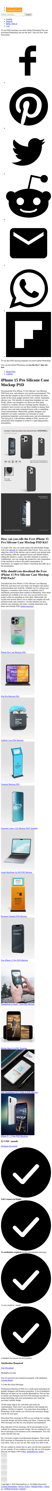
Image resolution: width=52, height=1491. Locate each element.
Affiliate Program (11, 1489)
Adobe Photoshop (43, 361)
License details (7, 1380)
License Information (9, 1486)
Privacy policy (38, 1451)
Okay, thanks (27, 1451)
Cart (7, 26)
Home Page (10, 371)
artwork (12, 550)
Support (9, 21)
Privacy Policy (24, 1486)
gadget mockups (26, 606)
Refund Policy (37, 1486)
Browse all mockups (14, 8)
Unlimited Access (14, 10)
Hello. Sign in (11, 24)
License (9, 19)
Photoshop (13, 32)
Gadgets (9, 374)
